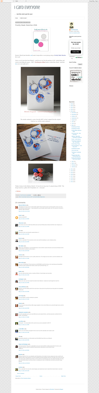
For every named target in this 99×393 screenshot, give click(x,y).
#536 (20, 196)
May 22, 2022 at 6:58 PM (24, 350)
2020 (72, 170)
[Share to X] (37, 195)
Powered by (72, 57)
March (73, 163)
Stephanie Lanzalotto (23, 312)
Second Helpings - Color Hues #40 (77, 146)
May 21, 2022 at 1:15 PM (24, 324)
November (74, 114)
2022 (72, 111)
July (73, 121)
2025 (72, 105)
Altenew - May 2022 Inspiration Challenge (77, 137)
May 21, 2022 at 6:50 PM (24, 340)
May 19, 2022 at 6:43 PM (24, 241)
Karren (20, 238)
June (73, 123)
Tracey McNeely (22, 286)
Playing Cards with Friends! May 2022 (76, 156)
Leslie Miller (21, 328)
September (74, 118)
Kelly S (20, 215)
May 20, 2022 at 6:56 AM (24, 250)
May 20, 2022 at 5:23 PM (24, 282)
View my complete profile (74, 32)
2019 (72, 172)
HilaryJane (21, 223)
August (73, 119)
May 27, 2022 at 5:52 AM (24, 370)
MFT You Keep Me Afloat (35, 196)
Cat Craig (21, 295)
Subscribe (75, 52)
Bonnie (20, 303)
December (74, 112)
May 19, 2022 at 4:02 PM (24, 234)
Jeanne (20, 254)
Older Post (63, 376)
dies (16, 64)
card (31, 55)
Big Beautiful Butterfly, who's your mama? (76, 158)
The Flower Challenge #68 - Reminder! (76, 141)
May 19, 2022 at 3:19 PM (24, 226)
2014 (72, 181)
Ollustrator (52, 389)
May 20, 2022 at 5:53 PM (24, 291)
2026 (72, 104)
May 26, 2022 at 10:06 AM (24, 363)
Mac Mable (21, 245)
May (73, 125)
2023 (72, 109)
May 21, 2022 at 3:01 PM (24, 332)
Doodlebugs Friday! (76, 126)
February (74, 165)
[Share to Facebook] (38, 195)
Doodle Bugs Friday (76, 143)
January (73, 166)
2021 (72, 169)
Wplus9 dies (42, 196)
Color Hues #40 (75, 150)
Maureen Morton (22, 205)
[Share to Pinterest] (40, 195)
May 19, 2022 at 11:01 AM (24, 211)
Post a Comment (20, 373)
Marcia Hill (21, 262)
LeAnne (20, 367)
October (73, 116)
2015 (72, 179)
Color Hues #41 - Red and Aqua (76, 134)
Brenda (20, 354)
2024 (72, 107)
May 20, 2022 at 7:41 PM (24, 299)
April (73, 161)
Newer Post (18, 376)
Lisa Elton (21, 321)
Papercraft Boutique (23, 344)
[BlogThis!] (35, 195)
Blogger (61, 389)
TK (19, 336)
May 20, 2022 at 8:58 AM (24, 267)
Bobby (20, 271)
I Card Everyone (27, 7)
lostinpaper (21, 279)
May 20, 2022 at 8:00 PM (24, 308)
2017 (72, 176)
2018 (72, 174)
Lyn (19, 230)
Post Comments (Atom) (26, 378)
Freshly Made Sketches (25, 196)
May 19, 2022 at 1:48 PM (24, 218)
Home (16, 18)
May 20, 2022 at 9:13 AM (24, 274)
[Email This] (34, 195)
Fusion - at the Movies (76, 139)
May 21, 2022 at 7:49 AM (24, 317)
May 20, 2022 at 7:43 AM (24, 258)
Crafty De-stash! (23, 18)
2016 (72, 178)
